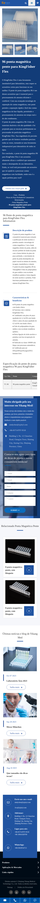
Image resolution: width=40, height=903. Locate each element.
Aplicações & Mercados (12, 867)
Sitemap (10, 887)
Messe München (14, 727)
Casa (15, 195)
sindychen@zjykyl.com (23, 802)
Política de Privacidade (25, 887)
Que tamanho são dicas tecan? (17, 774)
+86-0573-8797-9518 (22, 832)
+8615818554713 (21, 848)
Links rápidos (8, 872)
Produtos (22, 195)
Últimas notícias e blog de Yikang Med (20, 635)
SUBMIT (14, 510)
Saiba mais (15, 687)
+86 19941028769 (21, 834)
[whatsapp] (25, 900)
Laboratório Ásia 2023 (17, 681)
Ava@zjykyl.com (20, 808)
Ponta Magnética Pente (20, 202)
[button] (37, 49)
